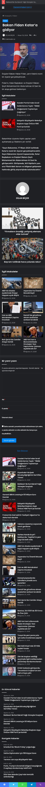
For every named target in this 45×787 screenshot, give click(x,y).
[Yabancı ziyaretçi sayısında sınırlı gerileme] (9, 527)
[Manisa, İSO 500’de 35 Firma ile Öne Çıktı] (9, 614)
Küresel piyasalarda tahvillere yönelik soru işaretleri (27, 580)
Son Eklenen (22, 451)
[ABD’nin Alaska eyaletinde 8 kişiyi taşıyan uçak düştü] (12, 282)
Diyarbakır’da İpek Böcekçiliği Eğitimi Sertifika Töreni (29, 475)
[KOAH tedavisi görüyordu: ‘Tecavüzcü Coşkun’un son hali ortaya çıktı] (9, 671)
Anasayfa (7, 16)
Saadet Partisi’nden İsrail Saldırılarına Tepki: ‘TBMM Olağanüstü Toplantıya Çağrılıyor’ (29, 462)
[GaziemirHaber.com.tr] (22, 7)
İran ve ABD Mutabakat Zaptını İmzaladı (10, 317)
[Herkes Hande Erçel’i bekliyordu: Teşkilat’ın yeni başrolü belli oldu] (9, 537)
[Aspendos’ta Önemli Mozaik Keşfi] (33, 282)
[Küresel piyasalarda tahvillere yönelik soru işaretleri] (9, 581)
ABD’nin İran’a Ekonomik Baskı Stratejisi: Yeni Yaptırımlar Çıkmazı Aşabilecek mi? (32, 344)
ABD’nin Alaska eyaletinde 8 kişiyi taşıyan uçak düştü (10, 293)
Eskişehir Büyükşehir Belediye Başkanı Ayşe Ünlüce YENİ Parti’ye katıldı (29, 123)
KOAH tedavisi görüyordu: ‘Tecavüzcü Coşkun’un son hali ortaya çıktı (29, 670)
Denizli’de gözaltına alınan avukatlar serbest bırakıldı (32, 317)
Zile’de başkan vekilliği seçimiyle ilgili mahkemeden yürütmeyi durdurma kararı (30, 659)
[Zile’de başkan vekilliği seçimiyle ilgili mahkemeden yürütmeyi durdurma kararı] (9, 659)
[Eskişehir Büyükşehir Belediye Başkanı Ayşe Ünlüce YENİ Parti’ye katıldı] (8, 123)
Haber (15, 16)
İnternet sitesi (7, 417)
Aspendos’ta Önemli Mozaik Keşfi (33, 292)
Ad (3, 399)
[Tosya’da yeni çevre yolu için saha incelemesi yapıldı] (9, 638)
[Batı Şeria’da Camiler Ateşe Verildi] (12, 331)
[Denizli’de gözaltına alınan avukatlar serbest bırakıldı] (33, 307)
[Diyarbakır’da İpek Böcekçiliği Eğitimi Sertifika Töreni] (9, 475)
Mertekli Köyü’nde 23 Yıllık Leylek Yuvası (29, 647)
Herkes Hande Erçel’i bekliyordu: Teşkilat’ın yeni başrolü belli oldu (29, 537)
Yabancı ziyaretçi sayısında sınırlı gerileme (30, 525)
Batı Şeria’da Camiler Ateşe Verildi (11, 340)
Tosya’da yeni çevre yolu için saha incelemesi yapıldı (30, 636)
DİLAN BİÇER (10, 35)
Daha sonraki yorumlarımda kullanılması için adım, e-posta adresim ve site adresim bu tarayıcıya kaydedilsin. (22, 430)
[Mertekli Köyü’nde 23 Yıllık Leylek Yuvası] (9, 649)
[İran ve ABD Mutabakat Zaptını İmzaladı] (12, 307)
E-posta (5, 408)
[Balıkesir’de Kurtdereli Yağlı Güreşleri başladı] (9, 487)
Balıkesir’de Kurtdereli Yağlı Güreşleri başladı (22, 2)
